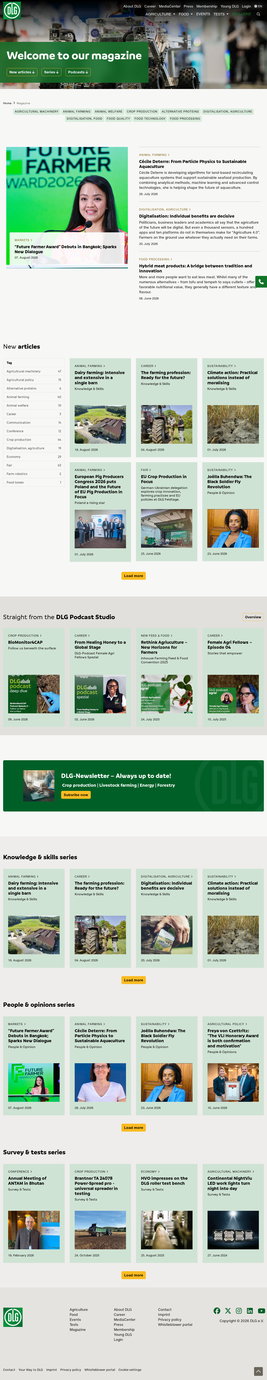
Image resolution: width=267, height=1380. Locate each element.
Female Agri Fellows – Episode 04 (230, 644)
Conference (19, 1172)
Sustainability (220, 366)
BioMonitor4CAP (25, 642)
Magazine (241, 14)
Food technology (150, 119)
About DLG (132, 6)
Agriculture (158, 14)
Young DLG (230, 6)
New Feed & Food (156, 636)
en (259, 6)
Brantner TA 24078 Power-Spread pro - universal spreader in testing (96, 1185)
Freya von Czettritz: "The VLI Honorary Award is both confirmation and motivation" (233, 1038)
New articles (20, 72)
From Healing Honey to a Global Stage (100, 644)
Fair (145, 470)
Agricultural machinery (37, 111)
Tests (219, 14)
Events (203, 14)
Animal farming (77, 111)
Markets (22, 240)
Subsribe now (76, 795)
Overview (253, 617)
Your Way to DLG (31, 1370)
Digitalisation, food (84, 119)
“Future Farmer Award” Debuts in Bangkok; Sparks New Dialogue (66, 249)
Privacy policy (70, 1370)
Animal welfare (108, 111)
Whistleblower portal (99, 1370)
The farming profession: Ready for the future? (166, 375)
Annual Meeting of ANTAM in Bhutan (27, 1180)
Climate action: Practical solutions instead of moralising (232, 377)
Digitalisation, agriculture (227, 111)
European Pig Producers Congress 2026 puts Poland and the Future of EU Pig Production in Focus (99, 486)
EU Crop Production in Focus (164, 479)
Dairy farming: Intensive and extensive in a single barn (100, 377)
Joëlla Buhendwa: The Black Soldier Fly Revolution (229, 481)
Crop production (142, 111)
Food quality (118, 119)
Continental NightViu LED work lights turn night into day (230, 1183)
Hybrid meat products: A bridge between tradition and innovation (195, 268)
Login (246, 6)
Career (150, 6)
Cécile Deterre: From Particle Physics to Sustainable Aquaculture (193, 164)
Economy (149, 1172)
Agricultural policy (226, 1024)
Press (188, 6)
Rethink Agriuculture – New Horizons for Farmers (164, 647)
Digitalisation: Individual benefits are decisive (186, 215)
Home (7, 103)
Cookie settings (129, 1370)
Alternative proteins (180, 111)
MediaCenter (169, 6)
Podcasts (76, 72)
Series (49, 72)
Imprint (51, 1370)
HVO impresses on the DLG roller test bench (164, 1180)
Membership (206, 6)
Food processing (185, 119)
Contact (9, 1370)
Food (184, 14)
